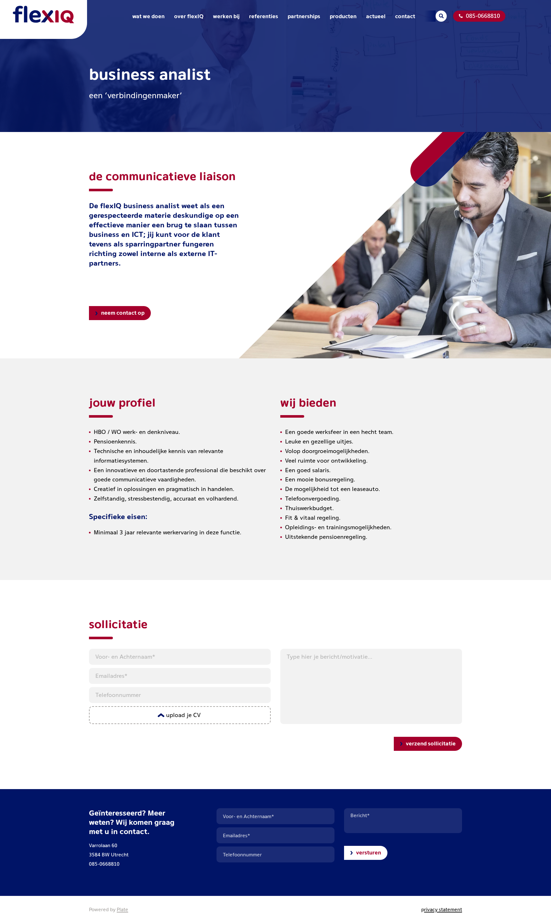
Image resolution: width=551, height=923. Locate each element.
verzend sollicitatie (431, 743)
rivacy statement (443, 909)
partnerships (304, 16)
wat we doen (148, 16)
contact (405, 16)
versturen (368, 852)
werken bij (226, 16)
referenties (263, 16)
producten (343, 16)
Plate (122, 909)
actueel (376, 16)
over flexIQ (188, 16)
